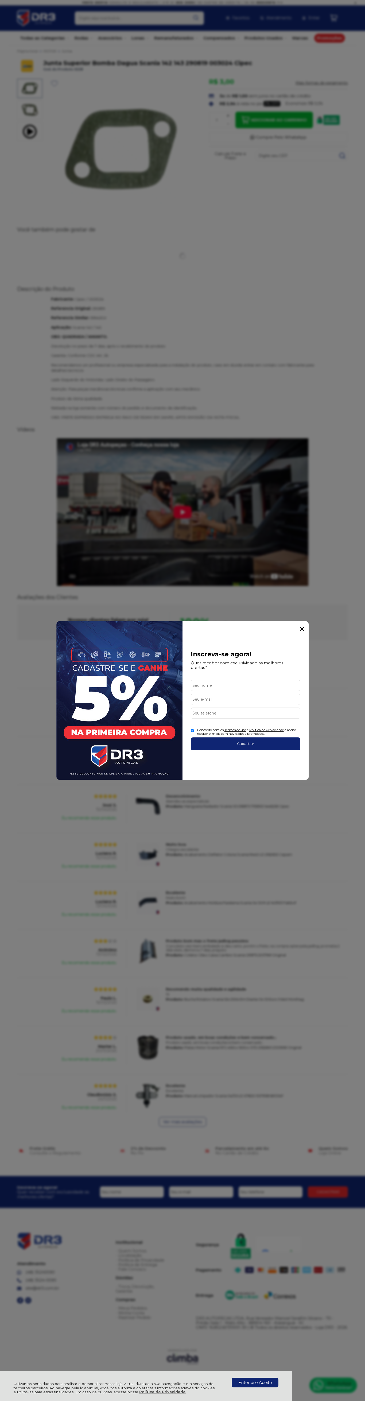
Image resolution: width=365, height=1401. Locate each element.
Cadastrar (245, 743)
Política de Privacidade (162, 1392)
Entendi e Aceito (255, 1382)
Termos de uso (235, 730)
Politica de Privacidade (266, 730)
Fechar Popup (302, 629)
